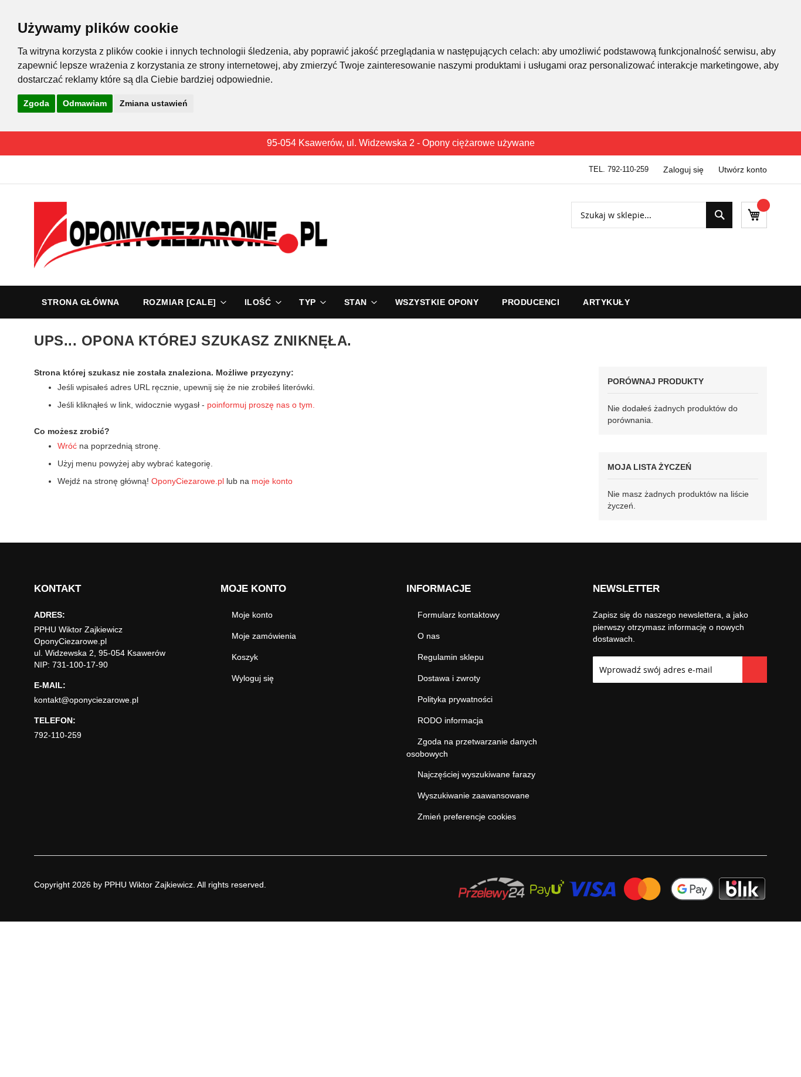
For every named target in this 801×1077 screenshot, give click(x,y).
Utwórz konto (742, 169)
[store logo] (180, 235)
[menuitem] (182, 302)
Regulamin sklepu (451, 657)
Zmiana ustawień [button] (154, 103)
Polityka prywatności (455, 699)
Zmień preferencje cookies (467, 816)
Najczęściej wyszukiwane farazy (476, 774)
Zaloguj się (683, 169)
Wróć (67, 446)
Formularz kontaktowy (459, 614)
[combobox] (651, 215)
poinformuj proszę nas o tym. (261, 404)
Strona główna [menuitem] (81, 302)
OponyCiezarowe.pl (187, 481)
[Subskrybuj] (755, 669)
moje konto (272, 481)
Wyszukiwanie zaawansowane (474, 795)
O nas (429, 636)
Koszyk (245, 657)
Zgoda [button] (36, 103)
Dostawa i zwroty (449, 678)
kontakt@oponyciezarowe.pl (86, 700)
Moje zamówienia (264, 636)
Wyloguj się (253, 678)
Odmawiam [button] (85, 103)
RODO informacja (450, 720)
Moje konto (252, 614)
